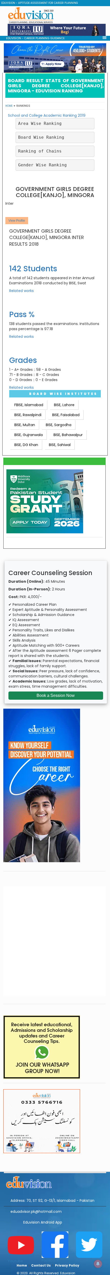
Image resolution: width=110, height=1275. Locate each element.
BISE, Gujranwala (28, 434)
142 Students (33, 268)
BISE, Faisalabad (66, 414)
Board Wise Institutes (63, 394)
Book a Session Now (56, 695)
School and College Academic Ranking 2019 (46, 115)
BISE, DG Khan (26, 444)
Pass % (22, 314)
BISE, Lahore (64, 404)
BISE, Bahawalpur (68, 434)
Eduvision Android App (42, 1222)
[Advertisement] (55, 941)
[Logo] (55, 1181)
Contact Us (41, 1265)
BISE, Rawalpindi (27, 414)
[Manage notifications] (98, 1264)
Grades (23, 360)
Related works (21, 290)
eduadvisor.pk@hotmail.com (36, 1211)
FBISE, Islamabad (28, 404)
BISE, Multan (24, 424)
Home (9, 106)
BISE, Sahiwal (60, 444)
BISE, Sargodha (58, 424)
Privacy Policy (67, 1265)
